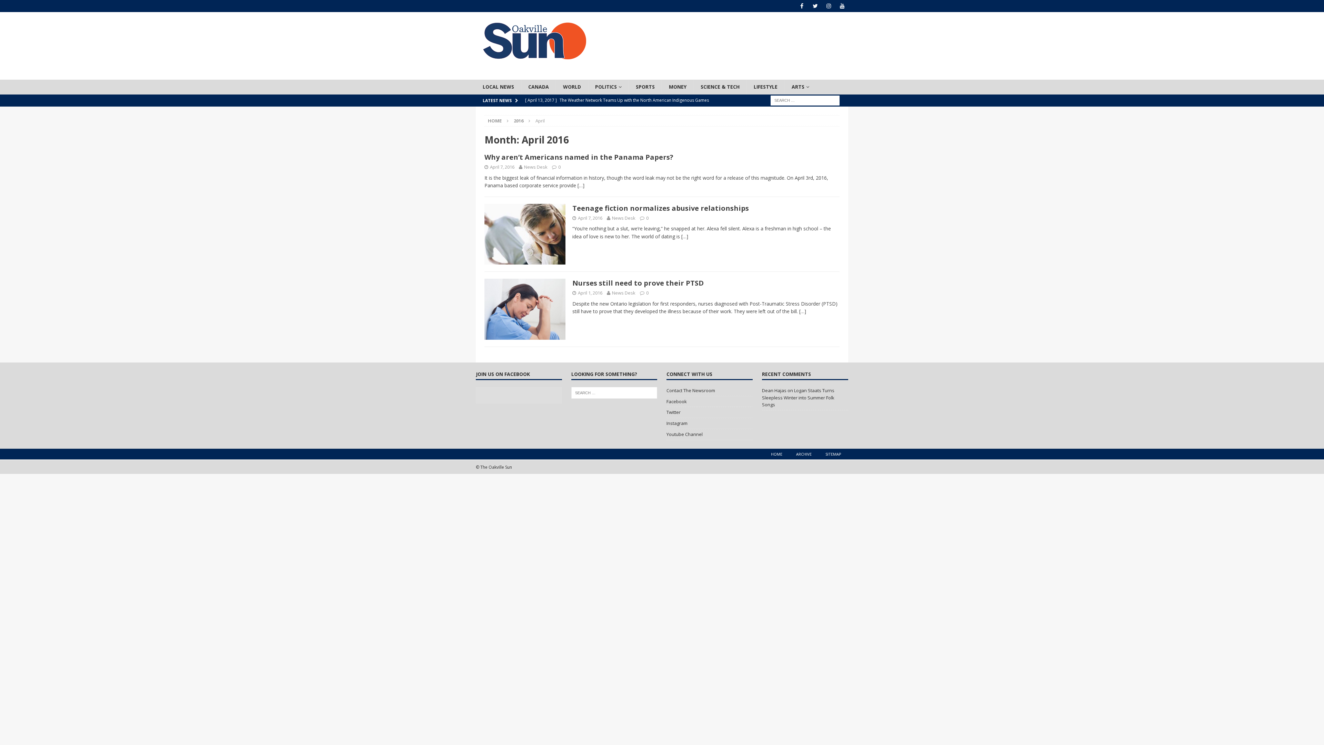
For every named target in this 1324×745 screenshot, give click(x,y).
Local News (498, 86)
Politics (606, 86)
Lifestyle (766, 86)
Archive (804, 454)
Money (677, 86)
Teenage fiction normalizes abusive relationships (660, 208)
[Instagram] (829, 6)
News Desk (536, 167)
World (572, 86)
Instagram (677, 423)
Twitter (673, 412)
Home (776, 454)
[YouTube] (842, 6)
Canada (538, 86)
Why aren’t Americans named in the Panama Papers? (578, 157)
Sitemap (833, 454)
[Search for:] (805, 100)
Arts (798, 86)
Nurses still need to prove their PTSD (638, 283)
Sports (645, 86)
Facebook (676, 401)
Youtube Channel (684, 434)
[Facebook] (802, 6)
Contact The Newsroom (690, 390)
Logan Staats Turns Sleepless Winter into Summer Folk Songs (798, 397)
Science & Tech (720, 86)
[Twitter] (815, 6)
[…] (581, 185)
